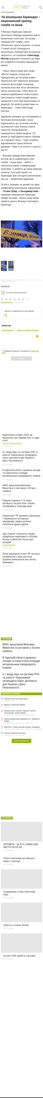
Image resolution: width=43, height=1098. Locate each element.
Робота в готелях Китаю (16, 925)
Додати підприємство (21, 741)
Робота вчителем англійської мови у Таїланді (18, 860)
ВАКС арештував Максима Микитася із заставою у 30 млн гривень (19, 488)
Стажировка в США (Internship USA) (19, 893)
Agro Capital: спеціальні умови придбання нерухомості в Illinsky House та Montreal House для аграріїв (20, 538)
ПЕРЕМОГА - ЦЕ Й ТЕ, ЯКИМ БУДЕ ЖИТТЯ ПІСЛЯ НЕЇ (20, 846)
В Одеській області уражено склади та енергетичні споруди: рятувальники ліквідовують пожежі (21, 473)
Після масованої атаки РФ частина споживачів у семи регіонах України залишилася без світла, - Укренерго (21, 558)
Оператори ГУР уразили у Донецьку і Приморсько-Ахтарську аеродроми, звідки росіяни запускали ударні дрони (21, 520)
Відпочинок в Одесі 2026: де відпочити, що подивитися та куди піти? (21, 437)
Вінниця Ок (5, 286)
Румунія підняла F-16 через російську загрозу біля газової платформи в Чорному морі (19, 503)
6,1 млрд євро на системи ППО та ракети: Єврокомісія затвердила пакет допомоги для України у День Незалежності (20, 456)
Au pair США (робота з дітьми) (19, 955)
